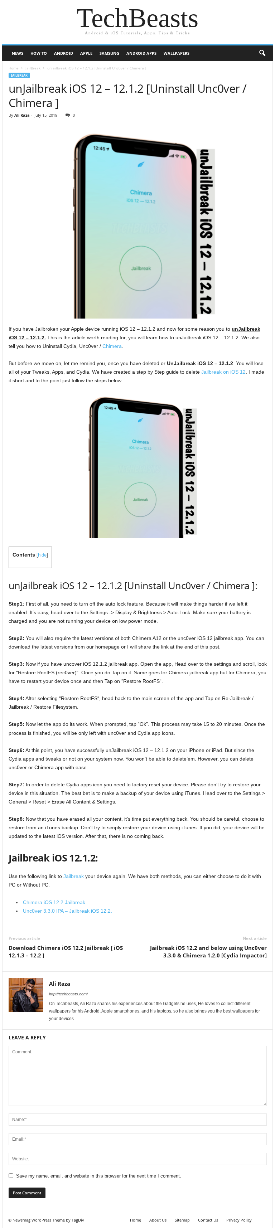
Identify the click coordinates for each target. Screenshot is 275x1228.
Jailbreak (73, 876)
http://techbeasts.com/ (68, 994)
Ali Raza (22, 115)
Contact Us (208, 1220)
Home (14, 68)
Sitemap (182, 1220)
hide (42, 555)
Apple (86, 53)
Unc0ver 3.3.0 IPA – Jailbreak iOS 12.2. (67, 911)
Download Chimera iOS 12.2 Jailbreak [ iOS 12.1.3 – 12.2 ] (66, 951)
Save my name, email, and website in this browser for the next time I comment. (98, 1176)
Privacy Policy (239, 1220)
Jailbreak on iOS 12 (223, 372)
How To (38, 53)
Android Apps (141, 53)
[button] (262, 53)
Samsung (109, 53)
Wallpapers (176, 53)
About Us (158, 1220)
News (17, 53)
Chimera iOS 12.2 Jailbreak (54, 902)
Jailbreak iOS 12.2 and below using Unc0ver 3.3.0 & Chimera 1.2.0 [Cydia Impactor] (208, 951)
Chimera (112, 346)
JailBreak (32, 68)
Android (63, 53)
